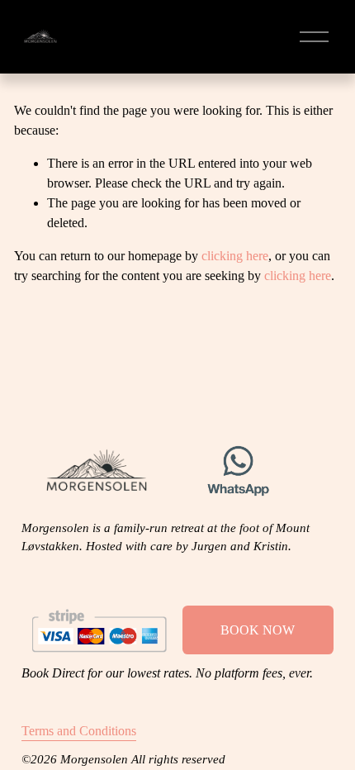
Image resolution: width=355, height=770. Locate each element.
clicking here (234, 256)
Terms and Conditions (78, 731)
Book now (257, 630)
